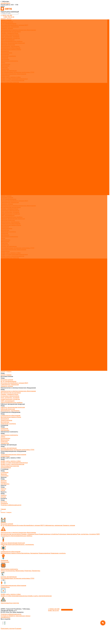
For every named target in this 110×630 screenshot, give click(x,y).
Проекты (4, 188)
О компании (4, 175)
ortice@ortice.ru (5, 3)
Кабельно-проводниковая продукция (13, 43)
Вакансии (4, 88)
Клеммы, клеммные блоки (9, 33)
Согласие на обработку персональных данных (15, 616)
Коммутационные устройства (10, 38)
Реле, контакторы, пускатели (10, 36)
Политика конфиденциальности (11, 106)
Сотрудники (4, 90)
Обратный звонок (67, 610)
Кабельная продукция (8, 44)
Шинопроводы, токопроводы (10, 46)
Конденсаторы (5, 64)
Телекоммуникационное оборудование (13, 74)
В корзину (18, 628)
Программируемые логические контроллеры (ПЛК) (17, 72)
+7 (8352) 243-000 (6, 15)
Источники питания (7, 22)
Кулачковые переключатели (10, 35)
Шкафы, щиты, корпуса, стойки (11, 77)
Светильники (5, 59)
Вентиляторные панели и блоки (11, 49)
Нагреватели (5, 51)
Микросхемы (5, 66)
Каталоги (4, 93)
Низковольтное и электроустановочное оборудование (18, 30)
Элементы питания (7, 28)
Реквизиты (4, 105)
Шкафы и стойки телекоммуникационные (14, 79)
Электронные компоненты (9, 61)
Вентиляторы (5, 54)
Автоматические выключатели (11, 31)
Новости (3, 184)
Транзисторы (5, 69)
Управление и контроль (8, 56)
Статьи (3, 98)
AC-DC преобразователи (8, 23)
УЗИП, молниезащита (7, 40)
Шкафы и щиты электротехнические (12, 80)
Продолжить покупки (8, 628)
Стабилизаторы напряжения (10, 27)
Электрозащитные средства (10, 82)
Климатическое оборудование (10, 48)
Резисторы (4, 67)
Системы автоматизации (9, 70)
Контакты (4, 191)
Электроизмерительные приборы (12, 41)
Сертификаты (5, 95)
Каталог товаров (6, 110)
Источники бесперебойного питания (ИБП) (14, 25)
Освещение (4, 57)
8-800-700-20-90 (9, 17)
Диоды (3, 62)
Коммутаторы (5, 75)
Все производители (7, 85)
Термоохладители (6, 53)
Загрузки (3, 179)
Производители (6, 173)
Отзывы (3, 101)
